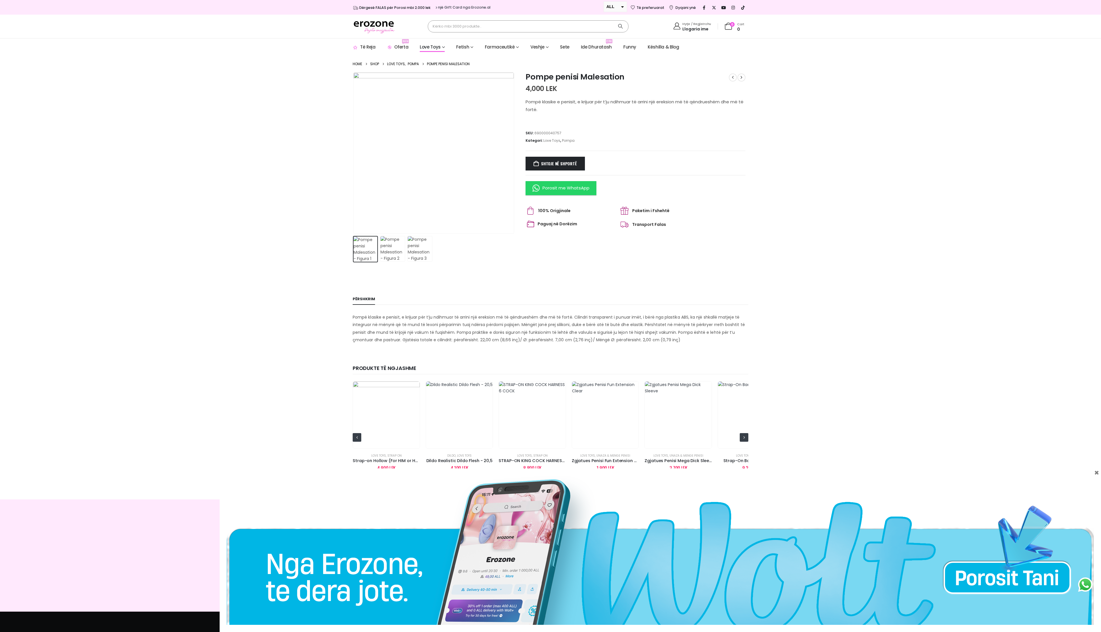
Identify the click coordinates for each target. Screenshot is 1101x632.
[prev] (733, 77)
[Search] (620, 26)
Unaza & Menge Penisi (540, 455)
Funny (629, 47)
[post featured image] (386, 414)
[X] (714, 7)
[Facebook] (704, 7)
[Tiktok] (743, 7)
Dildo (378, 455)
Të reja (367, 47)
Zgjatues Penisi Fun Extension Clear (536, 461)
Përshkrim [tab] (364, 299)
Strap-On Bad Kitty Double (678, 461)
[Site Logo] (374, 26)
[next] (741, 77)
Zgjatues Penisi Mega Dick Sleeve (606, 461)
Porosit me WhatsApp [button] (565, 188)
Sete (564, 47)
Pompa (568, 140)
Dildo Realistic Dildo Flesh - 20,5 (387, 461)
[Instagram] (733, 7)
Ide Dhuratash (596, 44)
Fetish (462, 47)
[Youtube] (724, 7)
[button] (354, 153)
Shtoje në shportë (559, 163)
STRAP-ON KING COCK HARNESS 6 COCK (467, 461)
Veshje (537, 47)
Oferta (401, 44)
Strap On (467, 455)
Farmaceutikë (500, 47)
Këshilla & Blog (663, 47)
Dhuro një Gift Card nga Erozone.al (443, 7)
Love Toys (430, 47)
